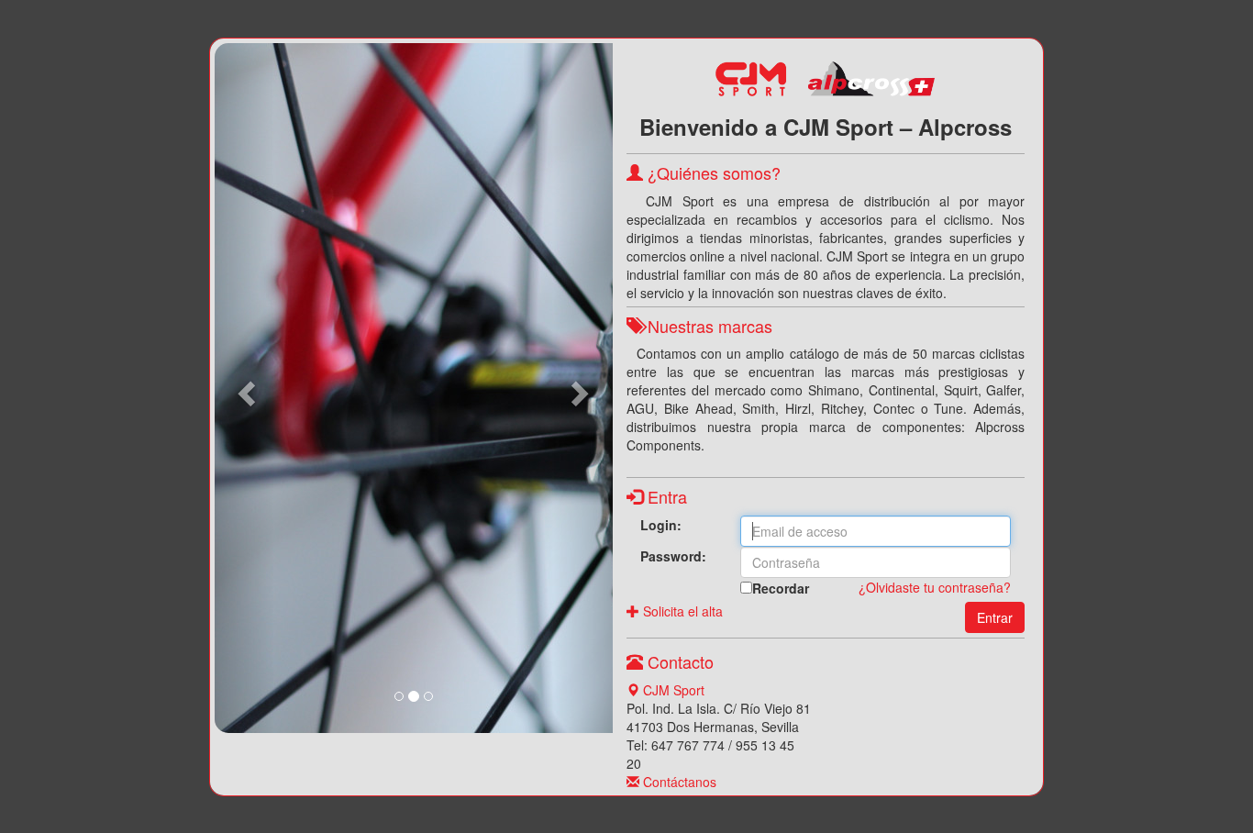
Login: (661, 525)
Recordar (780, 588)
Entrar (995, 617)
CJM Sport (671, 690)
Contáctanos (677, 781)
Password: (673, 556)
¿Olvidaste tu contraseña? (935, 587)
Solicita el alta (681, 611)
